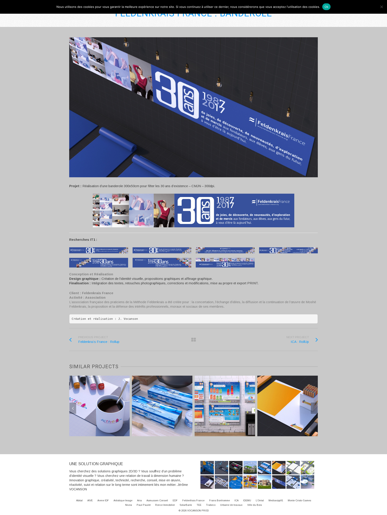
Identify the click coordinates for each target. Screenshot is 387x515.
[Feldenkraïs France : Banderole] (279, 482)
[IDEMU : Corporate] (293, 467)
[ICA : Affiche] (236, 482)
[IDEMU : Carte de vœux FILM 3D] (250, 467)
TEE (199, 505)
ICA (236, 500)
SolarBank (186, 505)
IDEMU (247, 500)
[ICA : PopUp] (207, 467)
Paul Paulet (143, 505)
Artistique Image (123, 500)
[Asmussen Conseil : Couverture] (207, 482)
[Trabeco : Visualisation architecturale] (264, 482)
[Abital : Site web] (236, 467)
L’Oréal (260, 500)
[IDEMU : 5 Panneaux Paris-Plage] (255, 424)
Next (314, 408)
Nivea (128, 505)
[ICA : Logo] (221, 467)
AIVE (90, 500)
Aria (139, 500)
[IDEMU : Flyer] (307, 467)
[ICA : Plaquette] (264, 467)
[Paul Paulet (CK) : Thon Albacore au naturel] (192, 421)
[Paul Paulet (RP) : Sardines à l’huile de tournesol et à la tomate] (250, 482)
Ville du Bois (254, 505)
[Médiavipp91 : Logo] (317, 427)
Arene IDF (103, 500)
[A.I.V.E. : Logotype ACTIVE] (129, 424)
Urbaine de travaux (231, 505)
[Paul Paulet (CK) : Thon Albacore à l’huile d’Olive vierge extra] (307, 482)
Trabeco (210, 505)
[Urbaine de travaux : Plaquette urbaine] (221, 482)
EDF (175, 500)
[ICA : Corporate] (293, 482)
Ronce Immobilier (165, 505)
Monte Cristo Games (299, 500)
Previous (72, 408)
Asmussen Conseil (157, 500)
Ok (327, 7)
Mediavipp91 (276, 500)
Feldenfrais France (193, 500)
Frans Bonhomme (219, 500)
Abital (79, 500)
